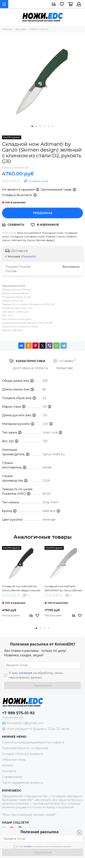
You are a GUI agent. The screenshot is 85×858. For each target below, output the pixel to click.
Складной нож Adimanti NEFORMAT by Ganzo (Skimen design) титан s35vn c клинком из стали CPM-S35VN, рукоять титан (64, 588)
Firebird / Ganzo (55, 236)
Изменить (28, 256)
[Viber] (49, 346)
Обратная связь (13, 759)
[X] (42, 346)
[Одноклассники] (28, 346)
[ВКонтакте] (21, 346)
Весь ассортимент (29, 232)
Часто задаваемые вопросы (22, 782)
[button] (32, 126)
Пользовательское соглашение (25, 748)
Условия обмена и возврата (22, 754)
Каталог (8, 765)
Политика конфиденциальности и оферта (33, 742)
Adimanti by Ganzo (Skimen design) (33, 240)
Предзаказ (42, 213)
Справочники (12, 777)
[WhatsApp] (56, 346)
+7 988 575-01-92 (18, 713)
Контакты (9, 771)
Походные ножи (52, 232)
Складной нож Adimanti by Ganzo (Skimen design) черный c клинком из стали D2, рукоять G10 (21, 588)
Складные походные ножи (27, 236)
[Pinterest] (35, 346)
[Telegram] (63, 346)
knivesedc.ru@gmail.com (25, 723)
